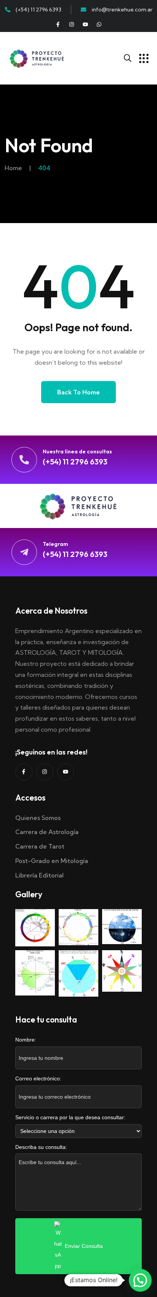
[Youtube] (85, 24)
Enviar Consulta (84, 1246)
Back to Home (78, 392)
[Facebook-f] (58, 24)
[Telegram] (24, 552)
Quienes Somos (38, 818)
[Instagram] (71, 24)
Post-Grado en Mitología (51, 861)
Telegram (55, 544)
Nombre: (25, 1040)
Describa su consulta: (41, 1147)
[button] (140, 1280)
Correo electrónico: (38, 1078)
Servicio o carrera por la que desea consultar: (70, 1117)
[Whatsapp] (99, 24)
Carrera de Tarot (39, 846)
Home (13, 168)
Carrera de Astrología (46, 832)
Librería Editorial (39, 875)
